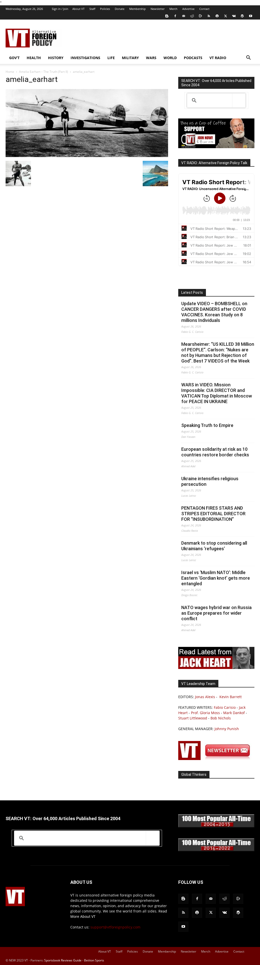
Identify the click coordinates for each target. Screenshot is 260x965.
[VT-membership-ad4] (216, 146)
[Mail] (183, 16)
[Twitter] (225, 16)
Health (34, 57)
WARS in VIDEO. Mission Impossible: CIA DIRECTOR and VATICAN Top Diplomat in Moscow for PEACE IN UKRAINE (216, 393)
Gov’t (14, 57)
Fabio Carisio (225, 707)
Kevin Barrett (230, 696)
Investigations (85, 57)
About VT (78, 9)
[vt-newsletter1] (216, 758)
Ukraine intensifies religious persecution (209, 481)
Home (10, 72)
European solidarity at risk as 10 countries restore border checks (215, 451)
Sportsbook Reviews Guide (63, 960)
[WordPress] (242, 16)
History (55, 57)
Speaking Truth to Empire (207, 425)
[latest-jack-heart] (216, 667)
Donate (119, 9)
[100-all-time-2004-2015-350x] (216, 826)
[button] (248, 58)
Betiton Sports (94, 960)
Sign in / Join (60, 9)
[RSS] (209, 16)
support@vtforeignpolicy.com (115, 927)
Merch (173, 9)
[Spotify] (217, 16)
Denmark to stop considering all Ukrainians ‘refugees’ (214, 545)
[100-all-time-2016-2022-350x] (216, 850)
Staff (92, 9)
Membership (137, 9)
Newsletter (158, 9)
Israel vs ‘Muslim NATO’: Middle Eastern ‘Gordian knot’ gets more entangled (215, 578)
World (170, 57)
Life (111, 57)
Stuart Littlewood (192, 718)
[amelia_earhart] (87, 155)
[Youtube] (250, 16)
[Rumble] (200, 16)
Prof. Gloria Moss (205, 712)
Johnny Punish (227, 728)
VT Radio (217, 57)
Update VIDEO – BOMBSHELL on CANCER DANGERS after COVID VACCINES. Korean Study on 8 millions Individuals (214, 312)
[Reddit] (192, 16)
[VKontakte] (234, 16)
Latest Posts (192, 292)
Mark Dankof (234, 712)
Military (130, 57)
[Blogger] (167, 16)
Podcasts (193, 57)
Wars (151, 57)
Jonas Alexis (205, 696)
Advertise (188, 9)
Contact (204, 9)
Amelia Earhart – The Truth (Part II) (43, 72)
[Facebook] (175, 16)
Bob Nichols (220, 718)
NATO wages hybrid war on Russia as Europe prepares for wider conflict (216, 613)
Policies (105, 9)
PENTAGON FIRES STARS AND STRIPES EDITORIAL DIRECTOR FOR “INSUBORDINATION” (213, 513)
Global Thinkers (193, 774)
